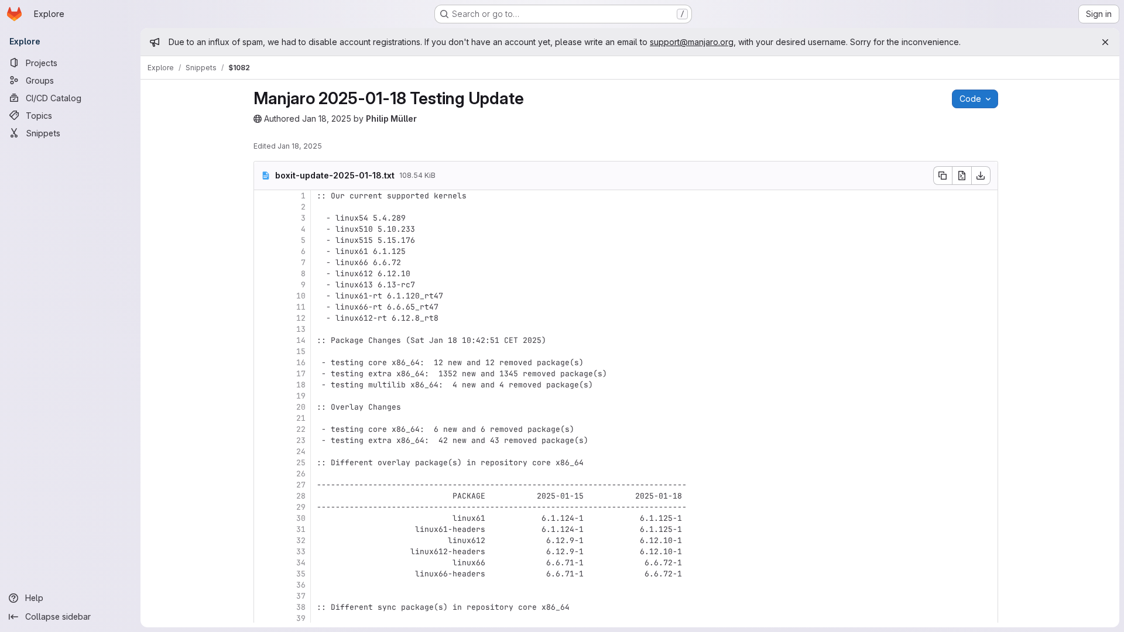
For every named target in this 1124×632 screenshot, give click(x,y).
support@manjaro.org (692, 42)
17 (301, 374)
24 (301, 451)
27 (301, 485)
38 (301, 607)
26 (301, 474)
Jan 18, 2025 (326, 118)
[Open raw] (961, 175)
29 (301, 507)
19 (301, 396)
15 (301, 351)
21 (301, 418)
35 (301, 574)
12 (301, 318)
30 (301, 518)
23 (301, 440)
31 (301, 529)
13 (301, 329)
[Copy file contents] (942, 175)
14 (301, 340)
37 (301, 596)
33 (301, 552)
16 (301, 362)
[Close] (1105, 42)
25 (301, 463)
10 (301, 296)
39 (301, 618)
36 (301, 585)
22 (301, 429)
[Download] (981, 175)
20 (301, 407)
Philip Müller (391, 118)
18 (301, 385)
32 (301, 540)
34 (301, 563)
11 (301, 307)
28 (301, 496)
